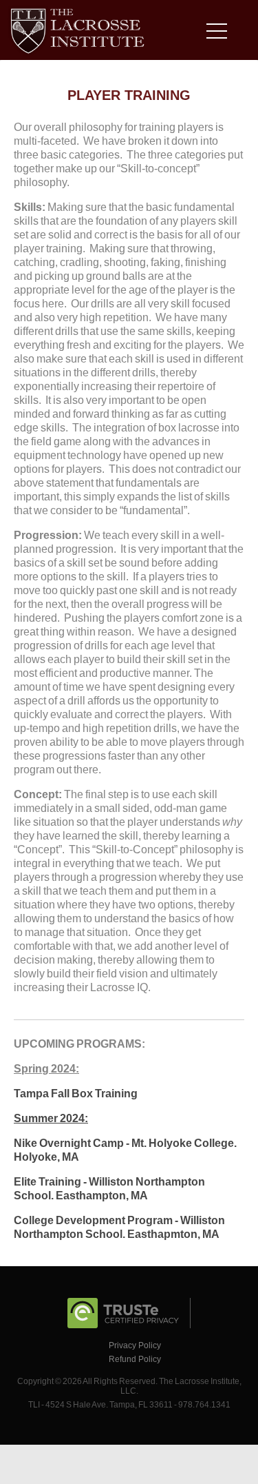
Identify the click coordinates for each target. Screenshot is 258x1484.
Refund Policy (135, 1359)
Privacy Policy (135, 1345)
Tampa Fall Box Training (76, 1093)
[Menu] (220, 33)
